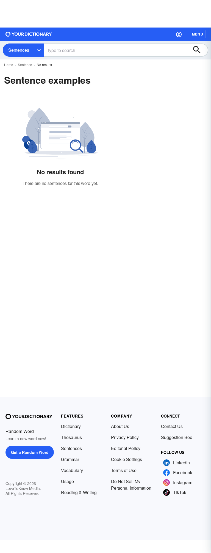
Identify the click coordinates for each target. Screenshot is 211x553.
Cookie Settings (126, 459)
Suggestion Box (176, 437)
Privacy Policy (125, 437)
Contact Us (172, 426)
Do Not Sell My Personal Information (131, 484)
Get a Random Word (30, 452)
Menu (197, 34)
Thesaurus (71, 437)
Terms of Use (124, 470)
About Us (120, 426)
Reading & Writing (79, 492)
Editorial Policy (125, 448)
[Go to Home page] (28, 34)
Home (8, 64)
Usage (67, 481)
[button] (179, 34)
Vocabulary (72, 470)
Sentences (18, 50)
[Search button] (199, 50)
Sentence (25, 64)
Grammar (70, 459)
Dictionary (71, 426)
